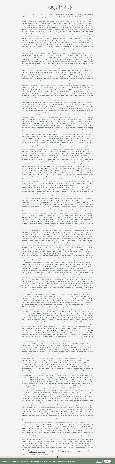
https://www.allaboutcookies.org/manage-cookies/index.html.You (53, 125)
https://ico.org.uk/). (78, 439)
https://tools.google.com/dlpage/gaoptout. (39, 160)
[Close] (113, 461)
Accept (107, 461)
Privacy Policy (71, 461)
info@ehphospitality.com (72, 379)
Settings (99, 461)
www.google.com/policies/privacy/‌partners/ (71, 155)
